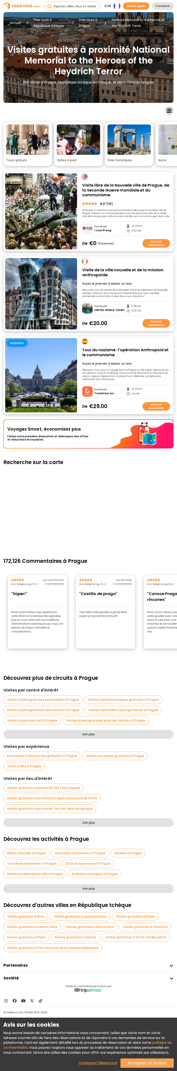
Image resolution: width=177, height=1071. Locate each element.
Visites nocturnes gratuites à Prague (115, 756)
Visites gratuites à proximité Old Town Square (43, 788)
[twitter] (32, 1000)
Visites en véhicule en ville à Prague (35, 874)
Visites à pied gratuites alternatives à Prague (43, 710)
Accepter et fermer (147, 1063)
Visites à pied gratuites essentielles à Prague (43, 700)
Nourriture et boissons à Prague (80, 853)
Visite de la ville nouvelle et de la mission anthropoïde (122, 272)
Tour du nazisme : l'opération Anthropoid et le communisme (125, 352)
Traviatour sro (104, 393)
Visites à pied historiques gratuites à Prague (123, 700)
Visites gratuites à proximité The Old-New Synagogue (50, 808)
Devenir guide (136, 6)
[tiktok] (40, 1000)
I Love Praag (102, 230)
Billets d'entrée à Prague (26, 853)
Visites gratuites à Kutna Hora (90, 927)
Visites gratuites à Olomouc (145, 927)
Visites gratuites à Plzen (26, 937)
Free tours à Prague (88, 23)
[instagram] (6, 1000)
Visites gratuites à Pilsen (135, 916)
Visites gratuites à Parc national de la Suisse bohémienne (52, 948)
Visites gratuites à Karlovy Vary (32, 927)
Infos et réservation (156, 243)
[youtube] (23, 1000)
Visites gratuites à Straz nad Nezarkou (136, 937)
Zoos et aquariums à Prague (88, 863)
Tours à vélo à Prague (24, 766)
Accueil (15, 23)
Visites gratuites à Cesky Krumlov (80, 916)
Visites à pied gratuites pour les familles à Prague (105, 720)
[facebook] (14, 1000)
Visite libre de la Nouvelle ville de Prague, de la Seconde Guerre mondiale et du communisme (125, 190)
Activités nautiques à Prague (95, 874)
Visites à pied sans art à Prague (32, 720)
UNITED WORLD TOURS (109, 310)
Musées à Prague (128, 853)
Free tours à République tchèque (49, 23)
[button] (27, 144)
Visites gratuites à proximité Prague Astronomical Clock (52, 798)
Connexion (163, 6)
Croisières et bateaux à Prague (32, 863)
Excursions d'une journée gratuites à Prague (42, 756)
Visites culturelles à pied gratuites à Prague (123, 710)
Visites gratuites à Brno (25, 916)
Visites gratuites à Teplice (75, 937)
